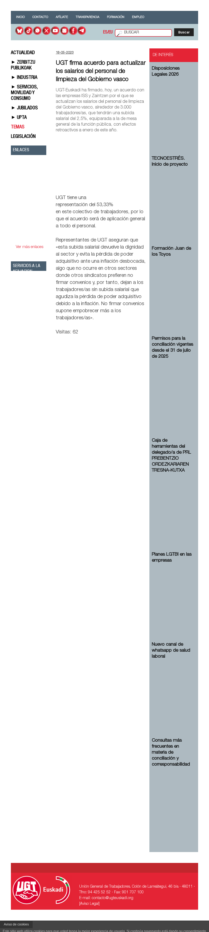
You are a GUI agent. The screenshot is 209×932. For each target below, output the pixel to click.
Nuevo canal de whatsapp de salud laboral (171, 650)
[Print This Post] (143, 185)
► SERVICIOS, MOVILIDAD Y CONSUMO (24, 93)
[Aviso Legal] (89, 904)
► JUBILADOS (24, 108)
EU (111, 32)
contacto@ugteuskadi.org (112, 898)
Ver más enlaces (29, 247)
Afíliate (62, 17)
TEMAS (17, 127)
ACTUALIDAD (23, 53)
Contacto (40, 17)
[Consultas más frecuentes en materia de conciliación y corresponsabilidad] (173, 798)
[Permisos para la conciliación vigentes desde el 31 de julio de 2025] (173, 390)
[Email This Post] (114, 185)
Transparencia (87, 17)
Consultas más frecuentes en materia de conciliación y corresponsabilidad (171, 752)
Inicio (20, 17)
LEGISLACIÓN (23, 136)
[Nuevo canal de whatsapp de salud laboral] (173, 690)
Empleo (138, 17)
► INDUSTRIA (24, 77)
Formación (115, 17)
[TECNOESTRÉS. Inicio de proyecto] (173, 198)
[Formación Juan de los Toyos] (173, 288)
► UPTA (19, 117)
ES (105, 32)
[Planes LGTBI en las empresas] (173, 594)
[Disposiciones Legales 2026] (173, 108)
